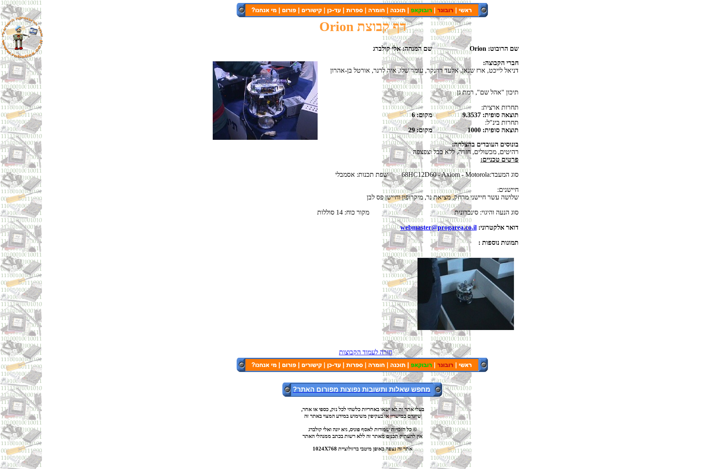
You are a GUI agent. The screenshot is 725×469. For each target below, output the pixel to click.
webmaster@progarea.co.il (438, 227)
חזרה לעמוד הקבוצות (365, 352)
